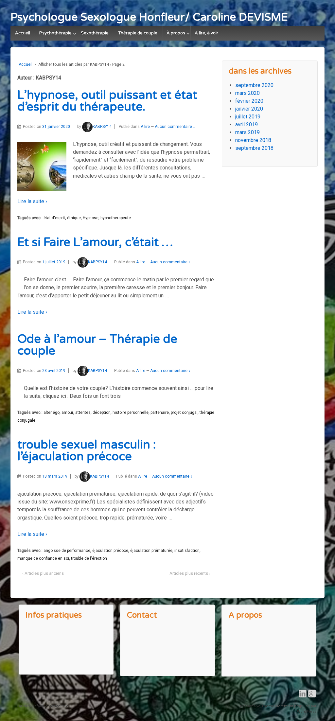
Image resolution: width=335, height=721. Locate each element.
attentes (83, 412)
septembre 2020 (254, 85)
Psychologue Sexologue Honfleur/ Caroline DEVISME (149, 17)
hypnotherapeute (115, 218)
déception (102, 412)
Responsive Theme (257, 706)
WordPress (306, 712)
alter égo (52, 412)
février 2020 (249, 101)
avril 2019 (246, 124)
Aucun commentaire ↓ (175, 126)
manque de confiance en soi (43, 558)
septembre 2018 (254, 148)
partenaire (159, 412)
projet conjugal (184, 412)
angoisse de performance (67, 550)
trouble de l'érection (89, 558)
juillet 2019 (247, 117)
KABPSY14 (102, 126)
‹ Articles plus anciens (43, 573)
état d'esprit (54, 218)
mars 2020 (247, 93)
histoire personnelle (131, 412)
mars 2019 (247, 132)
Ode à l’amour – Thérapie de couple (97, 345)
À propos (176, 33)
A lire (145, 126)
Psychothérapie (55, 33)
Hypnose (90, 218)
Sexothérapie (95, 33)
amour (67, 412)
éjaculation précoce (110, 550)
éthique (74, 218)
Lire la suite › (32, 201)
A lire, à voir (206, 33)
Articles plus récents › (189, 573)
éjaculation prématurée (151, 550)
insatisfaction (187, 550)
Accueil (22, 33)
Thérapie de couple (137, 33)
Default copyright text (49, 706)
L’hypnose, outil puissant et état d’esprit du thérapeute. (107, 101)
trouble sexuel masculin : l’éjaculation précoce (86, 451)
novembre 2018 (253, 140)
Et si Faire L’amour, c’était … (95, 242)
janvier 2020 (249, 109)
